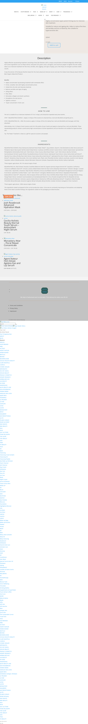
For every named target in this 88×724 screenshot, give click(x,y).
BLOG (65, 1)
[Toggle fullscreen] (2, 721)
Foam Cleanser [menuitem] (4, 463)
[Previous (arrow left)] (0, 723)
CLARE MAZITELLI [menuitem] (5, 363)
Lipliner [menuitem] (2, 514)
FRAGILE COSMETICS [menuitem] (6, 375)
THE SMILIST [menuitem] (3, 438)
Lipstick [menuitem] (2, 516)
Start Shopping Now (6, 334)
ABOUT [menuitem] (2, 336)
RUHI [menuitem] (1, 430)
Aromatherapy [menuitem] (4, 577)
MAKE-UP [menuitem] (2, 485)
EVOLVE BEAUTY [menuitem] (4, 373)
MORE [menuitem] (2, 596)
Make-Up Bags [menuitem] (4, 520)
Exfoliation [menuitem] (3, 469)
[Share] (4, 721)
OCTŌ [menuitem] (1, 418)
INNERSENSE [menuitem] (3, 385)
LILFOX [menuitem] (2, 408)
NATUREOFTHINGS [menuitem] (5, 416)
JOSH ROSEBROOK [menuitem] (5, 389)
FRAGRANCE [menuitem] (3, 567)
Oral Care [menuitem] (3, 594)
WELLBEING (31, 15)
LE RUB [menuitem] (2, 401)
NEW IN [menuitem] (2, 342)
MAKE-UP (42, 12)
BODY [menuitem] (1, 528)
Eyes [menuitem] (1, 494)
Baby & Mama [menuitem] (4, 598)
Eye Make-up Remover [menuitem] (6, 461)
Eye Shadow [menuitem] (3, 500)
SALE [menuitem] (1, 618)
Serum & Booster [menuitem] (5, 481)
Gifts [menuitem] (1, 602)
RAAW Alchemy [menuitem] (4, 696)
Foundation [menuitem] (3, 504)
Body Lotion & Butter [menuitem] (6, 534)
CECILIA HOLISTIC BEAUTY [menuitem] (7, 360)
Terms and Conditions (16, 305)
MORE (40, 15)
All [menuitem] (0, 449)
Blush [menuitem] (1, 489)
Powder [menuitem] (2, 524)
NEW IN (16, 12)
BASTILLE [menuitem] (2, 354)
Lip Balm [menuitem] (2, 510)
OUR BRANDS (55, 15)
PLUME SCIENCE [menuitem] (4, 420)
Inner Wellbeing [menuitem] (4, 584)
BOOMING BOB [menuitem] (4, 359)
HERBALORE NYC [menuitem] (5, 379)
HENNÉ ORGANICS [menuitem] (5, 377)
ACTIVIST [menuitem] (2, 348)
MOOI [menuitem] (1, 412)
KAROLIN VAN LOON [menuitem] (6, 393)
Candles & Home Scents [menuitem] (7, 569)
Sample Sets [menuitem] (3, 610)
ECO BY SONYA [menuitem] (4, 371)
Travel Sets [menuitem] (3, 616)
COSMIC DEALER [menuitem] (4, 367)
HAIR (58, 12)
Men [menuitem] (1, 608)
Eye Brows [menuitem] (3, 496)
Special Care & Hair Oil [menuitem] (6, 561)
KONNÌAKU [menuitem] (3, 397)
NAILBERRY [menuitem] (3, 414)
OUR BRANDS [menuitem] (4, 620)
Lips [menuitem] (1, 508)
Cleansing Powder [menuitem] (5, 459)
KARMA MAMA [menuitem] (4, 391)
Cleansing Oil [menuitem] (4, 457)
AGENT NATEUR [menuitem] (4, 350)
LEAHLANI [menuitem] (3, 403)
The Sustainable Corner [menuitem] (7, 614)
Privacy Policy (14, 308)
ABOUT (60, 1)
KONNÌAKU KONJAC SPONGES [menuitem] (8, 674)
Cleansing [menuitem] (3, 453)
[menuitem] (2, 340)
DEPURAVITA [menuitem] (3, 369)
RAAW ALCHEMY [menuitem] (4, 422)
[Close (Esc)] (6, 721)
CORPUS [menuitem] (2, 365)
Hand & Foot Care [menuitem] (5, 545)
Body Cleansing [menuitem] (4, 539)
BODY (51, 12)
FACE (34, 12)
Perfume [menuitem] (2, 551)
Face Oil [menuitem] (2, 473)
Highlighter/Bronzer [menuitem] (5, 506)
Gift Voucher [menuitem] (3, 606)
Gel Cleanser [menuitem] (3, 465)
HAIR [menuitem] (1, 553)
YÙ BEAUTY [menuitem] (3, 444)
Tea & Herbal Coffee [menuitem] (6, 592)
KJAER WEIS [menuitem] (3, 395)
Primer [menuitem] (2, 526)
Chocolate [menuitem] (3, 586)
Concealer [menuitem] (3, 491)
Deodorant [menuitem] (3, 541)
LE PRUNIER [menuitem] (3, 399)
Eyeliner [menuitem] (2, 498)
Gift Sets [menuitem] (2, 604)
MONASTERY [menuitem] (3, 410)
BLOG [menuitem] (1, 338)
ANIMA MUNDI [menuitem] (4, 352)
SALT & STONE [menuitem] (4, 432)
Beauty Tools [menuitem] (3, 582)
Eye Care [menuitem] (2, 471)
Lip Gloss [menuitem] (2, 512)
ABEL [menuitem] (1, 346)
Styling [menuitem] (2, 565)
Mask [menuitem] (1, 477)
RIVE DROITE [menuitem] (3, 424)
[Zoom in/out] (0, 721)
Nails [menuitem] (1, 549)
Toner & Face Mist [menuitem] (5, 483)
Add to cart (54, 45)
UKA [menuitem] (1, 440)
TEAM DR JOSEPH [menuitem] (5, 434)
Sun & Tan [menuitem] (3, 612)
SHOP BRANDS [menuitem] (4, 344)
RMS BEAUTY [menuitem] (3, 426)
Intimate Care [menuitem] (4, 547)
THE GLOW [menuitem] (3, 436)
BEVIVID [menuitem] (2, 356)
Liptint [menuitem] (2, 518)
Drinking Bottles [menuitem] (4, 588)
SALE (47, 15)
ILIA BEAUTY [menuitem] (3, 381)
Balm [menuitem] (1, 451)
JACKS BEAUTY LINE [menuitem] (5, 387)
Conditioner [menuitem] (3, 557)
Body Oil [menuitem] (2, 537)
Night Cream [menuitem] (3, 479)
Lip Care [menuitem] (2, 475)
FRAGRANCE (66, 12)
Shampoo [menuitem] (2, 563)
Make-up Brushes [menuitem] (5, 522)
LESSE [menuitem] (1, 406)
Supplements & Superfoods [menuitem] (8, 590)
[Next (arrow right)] (2, 723)
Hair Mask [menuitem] (3, 559)
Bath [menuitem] (1, 532)
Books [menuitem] (1, 600)
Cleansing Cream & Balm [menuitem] (7, 455)
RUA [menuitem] (1, 428)
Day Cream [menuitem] (3, 467)
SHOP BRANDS (25, 12)
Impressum (13, 311)
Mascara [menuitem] (2, 502)
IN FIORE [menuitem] (2, 383)
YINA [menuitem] (1, 442)
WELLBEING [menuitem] (3, 573)
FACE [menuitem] (1, 446)
